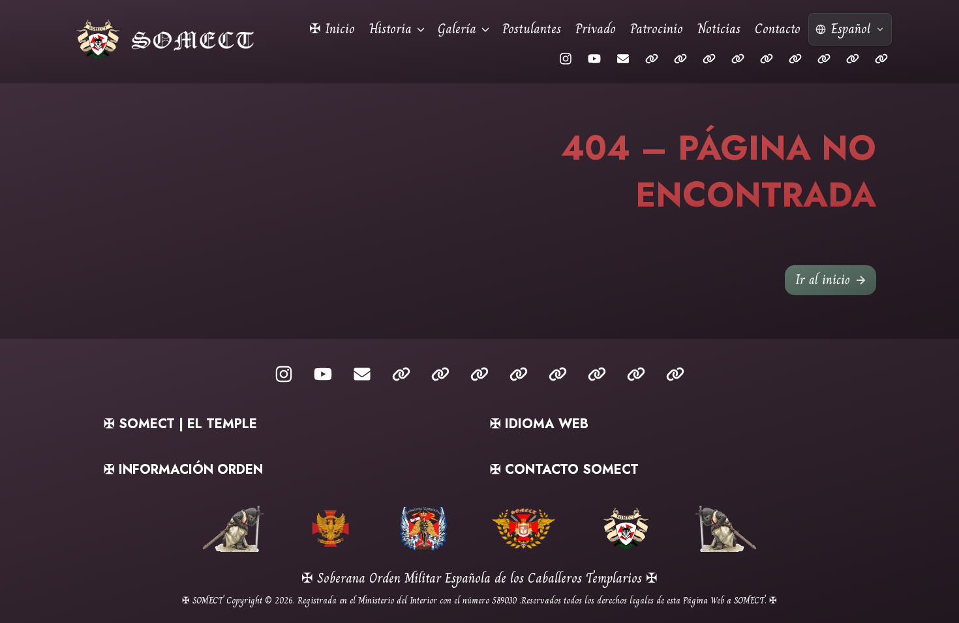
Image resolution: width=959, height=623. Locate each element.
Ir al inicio (822, 280)
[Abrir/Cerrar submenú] (421, 29)
